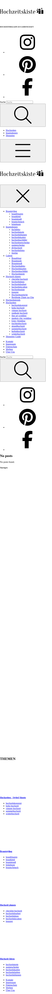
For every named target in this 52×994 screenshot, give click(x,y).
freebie (15, 253)
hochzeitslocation (19, 287)
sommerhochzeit (19, 328)
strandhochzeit (18, 326)
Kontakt (9, 341)
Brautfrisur (16, 258)
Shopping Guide (13, 336)
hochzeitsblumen (19, 234)
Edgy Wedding (18, 321)
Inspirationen (12, 133)
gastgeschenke (18, 245)
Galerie (9, 255)
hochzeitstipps (18, 281)
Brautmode (17, 261)
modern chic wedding (21, 318)
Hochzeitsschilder (20, 271)
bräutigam (16, 224)
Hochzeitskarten (19, 268)
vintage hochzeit (19, 310)
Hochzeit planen (13, 276)
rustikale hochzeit (19, 313)
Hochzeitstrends (13, 300)
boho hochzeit (18, 308)
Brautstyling (11, 211)
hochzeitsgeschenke (21, 242)
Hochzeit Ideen (7, 959)
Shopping (10, 135)
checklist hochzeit (20, 279)
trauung (15, 292)
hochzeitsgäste (18, 289)
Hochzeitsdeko (18, 266)
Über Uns (10, 352)
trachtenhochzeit (19, 323)
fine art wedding (19, 315)
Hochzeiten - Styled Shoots (13, 797)
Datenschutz (11, 346)
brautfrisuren (17, 214)
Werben (9, 349)
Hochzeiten (11, 130)
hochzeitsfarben (13, 972)
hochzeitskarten (19, 237)
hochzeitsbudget (19, 284)
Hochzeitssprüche (20, 295)
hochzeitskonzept (19, 305)
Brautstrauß (17, 263)
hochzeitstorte (18, 232)
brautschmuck (18, 221)
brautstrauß (17, 219)
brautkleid (16, 216)
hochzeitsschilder (19, 240)
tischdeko (16, 229)
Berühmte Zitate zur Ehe (23, 297)
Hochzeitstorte (18, 274)
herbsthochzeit (18, 331)
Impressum (11, 344)
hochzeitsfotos (18, 250)
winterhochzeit (18, 334)
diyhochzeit (17, 248)
